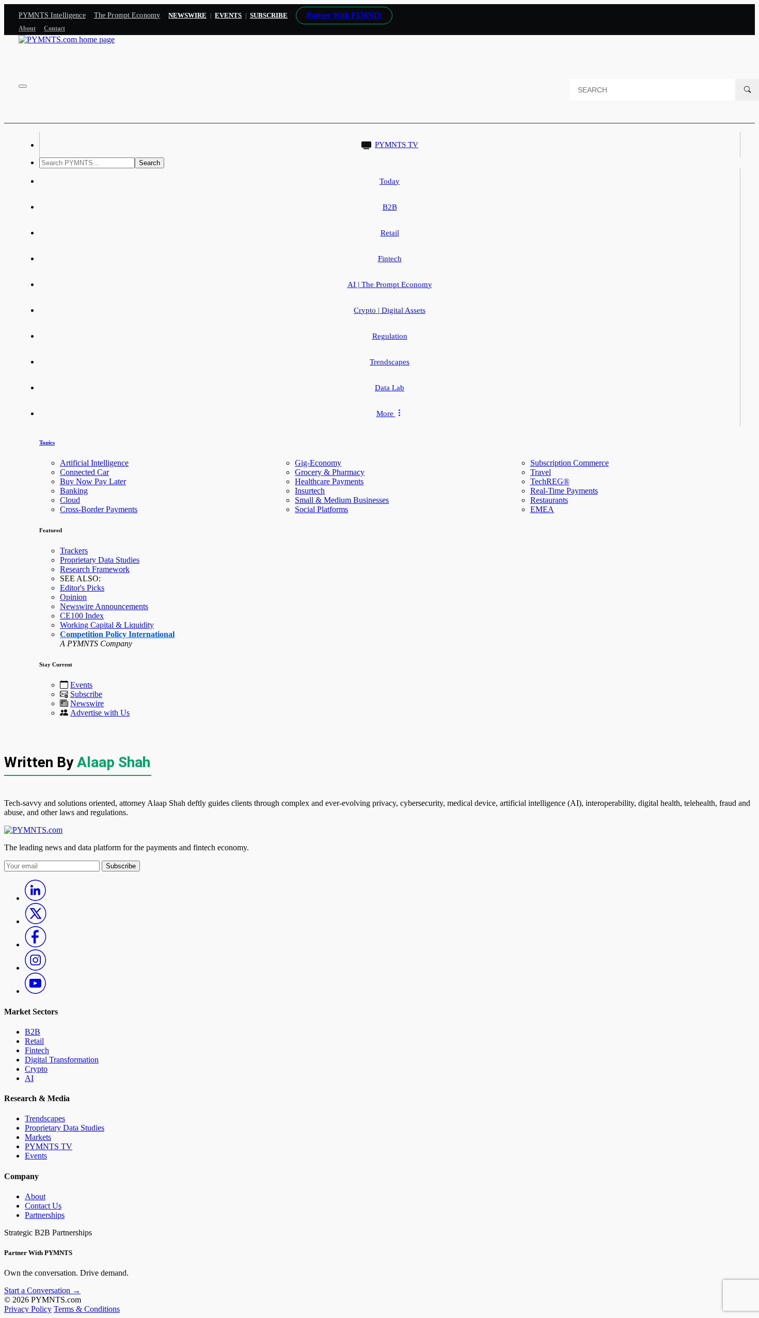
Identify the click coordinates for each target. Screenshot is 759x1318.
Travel (540, 472)
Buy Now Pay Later (93, 481)
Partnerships (45, 1215)
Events (228, 15)
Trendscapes (389, 362)
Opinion (73, 597)
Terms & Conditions (87, 1309)
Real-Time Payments (564, 490)
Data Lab (389, 388)
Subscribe (86, 694)
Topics (47, 442)
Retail (390, 233)
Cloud (70, 500)
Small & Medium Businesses (342, 500)
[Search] (747, 90)
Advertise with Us (100, 712)
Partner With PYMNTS (344, 15)
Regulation (389, 336)
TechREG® (550, 481)
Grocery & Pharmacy (330, 472)
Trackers (74, 550)
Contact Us (43, 1205)
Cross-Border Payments (98, 509)
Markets (38, 1137)
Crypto (36, 1069)
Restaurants (549, 500)
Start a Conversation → (42, 1290)
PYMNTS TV (396, 144)
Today (390, 181)
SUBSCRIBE (269, 15)
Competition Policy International (117, 634)
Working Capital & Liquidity (107, 625)
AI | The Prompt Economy (389, 284)
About (27, 28)
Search (149, 163)
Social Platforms (321, 509)
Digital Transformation (62, 1059)
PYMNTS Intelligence (52, 15)
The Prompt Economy (127, 15)
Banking (74, 490)
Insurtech (310, 490)
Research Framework (95, 569)
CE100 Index (82, 615)
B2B (390, 207)
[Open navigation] (23, 86)
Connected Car (84, 472)
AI (29, 1078)
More (386, 413)
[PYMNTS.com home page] (67, 39)
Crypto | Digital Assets (389, 310)
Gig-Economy (318, 462)
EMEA (542, 509)
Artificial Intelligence (94, 462)
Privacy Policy (28, 1309)
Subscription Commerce (569, 462)
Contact (54, 28)
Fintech (390, 259)
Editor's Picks (82, 587)
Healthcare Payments (329, 481)
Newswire (187, 15)
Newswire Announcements (104, 606)
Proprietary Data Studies (99, 559)
